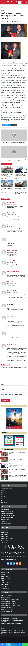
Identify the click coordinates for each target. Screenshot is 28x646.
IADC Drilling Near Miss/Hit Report (8, 603)
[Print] (15, 125)
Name (2, 384)
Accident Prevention (5, 572)
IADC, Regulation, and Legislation (8, 515)
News (6, 7)
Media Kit (3, 490)
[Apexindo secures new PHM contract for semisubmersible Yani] (7, 169)
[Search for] (26, 2)
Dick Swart (10, 304)
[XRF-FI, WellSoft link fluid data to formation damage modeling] (7, 183)
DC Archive (3, 494)
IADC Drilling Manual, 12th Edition (8, 601)
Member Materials (5, 584)
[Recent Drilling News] (14, 429)
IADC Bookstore (4, 536)
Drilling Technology (5, 578)
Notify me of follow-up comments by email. (12, 394)
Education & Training (5, 582)
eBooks (2, 580)
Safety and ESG (4, 521)
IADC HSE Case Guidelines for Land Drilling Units (12, 630)
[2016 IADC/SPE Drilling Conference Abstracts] (4, 471)
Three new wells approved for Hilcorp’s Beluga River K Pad (20, 175)
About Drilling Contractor (6, 488)
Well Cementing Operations (7, 611)
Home (3, 7)
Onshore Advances (5, 519)
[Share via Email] (12, 125)
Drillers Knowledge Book (6, 595)
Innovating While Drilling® (7, 517)
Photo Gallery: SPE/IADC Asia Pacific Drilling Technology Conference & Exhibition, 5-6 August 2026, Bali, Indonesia (21, 191)
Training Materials (5, 588)
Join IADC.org (4, 542)
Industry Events (4, 540)
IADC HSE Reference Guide (7, 607)
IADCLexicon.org (4, 534)
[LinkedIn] (9, 125)
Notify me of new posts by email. (9, 396)
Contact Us (3, 492)
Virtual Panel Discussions (6, 502)
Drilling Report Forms (5, 576)
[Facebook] (3, 125)
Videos (2, 500)
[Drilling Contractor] (14, 2)
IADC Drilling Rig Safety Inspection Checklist (11, 605)
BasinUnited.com (5, 530)
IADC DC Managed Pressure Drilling (9, 618)
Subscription (4, 586)
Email (2, 389)
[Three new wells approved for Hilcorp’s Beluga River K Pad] (21, 169)
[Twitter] (6, 125)
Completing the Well (5, 509)
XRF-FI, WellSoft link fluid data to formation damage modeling (7, 190)
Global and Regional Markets (7, 513)
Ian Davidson (11, 225)
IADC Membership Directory (7, 538)
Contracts (3, 574)
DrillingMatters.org (5, 532)
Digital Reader (4, 496)
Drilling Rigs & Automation (7, 511)
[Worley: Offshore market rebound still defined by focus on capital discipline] (4, 477)
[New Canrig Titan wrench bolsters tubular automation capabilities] (4, 459)
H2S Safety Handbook (5, 597)
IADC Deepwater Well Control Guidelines (10, 599)
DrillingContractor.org (7, 639)
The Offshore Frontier (6, 523)
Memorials (3, 498)
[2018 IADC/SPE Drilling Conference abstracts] (4, 454)
